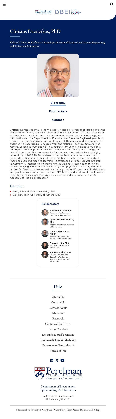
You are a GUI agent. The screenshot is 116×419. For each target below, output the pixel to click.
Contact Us (58, 302)
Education (58, 313)
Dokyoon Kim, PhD (59, 243)
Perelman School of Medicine (58, 340)
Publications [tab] (58, 111)
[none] (51, 360)
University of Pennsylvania (58, 345)
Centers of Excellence (58, 324)
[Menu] (4, 4)
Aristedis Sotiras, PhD (61, 210)
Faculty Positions (58, 329)
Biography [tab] (58, 102)
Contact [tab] (58, 120)
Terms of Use (58, 351)
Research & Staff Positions (58, 334)
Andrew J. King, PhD (60, 252)
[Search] (112, 4)
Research (58, 318)
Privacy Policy (59, 410)
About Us (58, 297)
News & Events (58, 308)
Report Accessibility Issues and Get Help (83, 410)
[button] (58, 373)
